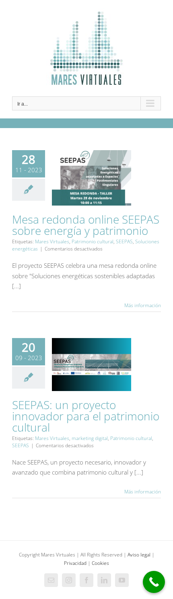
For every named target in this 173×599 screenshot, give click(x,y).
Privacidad (75, 563)
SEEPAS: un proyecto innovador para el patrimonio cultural (85, 416)
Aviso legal (139, 554)
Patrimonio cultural (92, 241)
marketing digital (90, 438)
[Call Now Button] (154, 582)
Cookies (100, 563)
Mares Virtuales (52, 241)
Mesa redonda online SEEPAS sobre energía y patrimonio (85, 225)
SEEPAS (124, 241)
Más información (142, 305)
